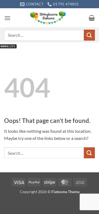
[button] (7, 18)
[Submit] (89, 35)
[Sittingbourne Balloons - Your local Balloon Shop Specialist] (49, 17)
